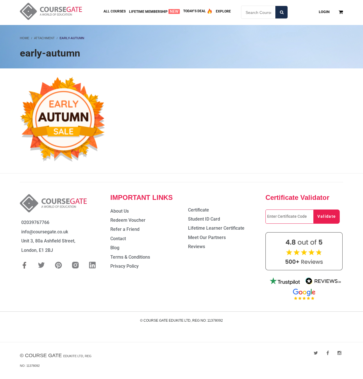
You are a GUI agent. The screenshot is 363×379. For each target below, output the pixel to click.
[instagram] (339, 353)
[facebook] (328, 353)
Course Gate (43, 355)
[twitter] (316, 353)
